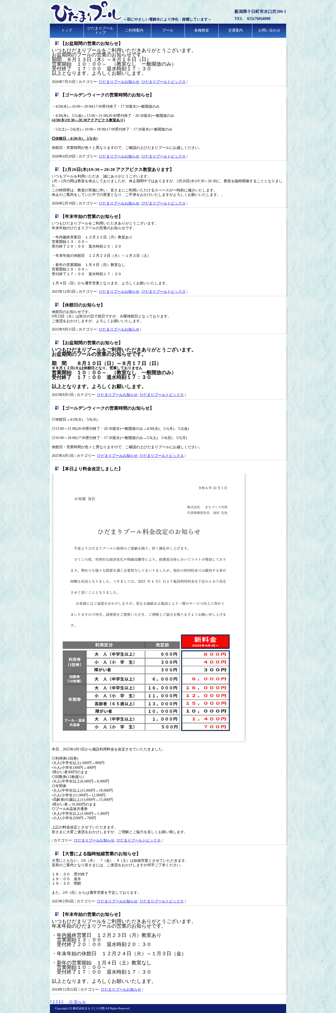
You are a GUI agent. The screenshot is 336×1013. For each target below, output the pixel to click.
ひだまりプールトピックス (163, 82)
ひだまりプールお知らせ (119, 82)
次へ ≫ (80, 1002)
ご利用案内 (134, 30)
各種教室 (201, 30)
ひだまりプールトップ (100, 30)
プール (167, 30)
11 (71, 1002)
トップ (66, 30)
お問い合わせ (269, 30)
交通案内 (235, 30)
